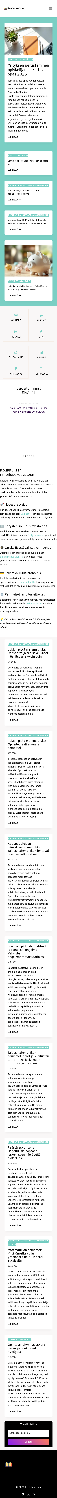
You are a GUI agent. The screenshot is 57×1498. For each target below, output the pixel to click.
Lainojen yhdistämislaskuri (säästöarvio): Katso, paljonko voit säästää (28, 288)
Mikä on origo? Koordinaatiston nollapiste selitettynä (24, 192)
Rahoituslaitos (34, 603)
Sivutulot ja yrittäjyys (20, 60)
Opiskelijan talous (18, 156)
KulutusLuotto (27, 582)
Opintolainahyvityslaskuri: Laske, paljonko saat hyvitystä (26, 1348)
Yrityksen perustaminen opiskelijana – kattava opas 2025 (28, 70)
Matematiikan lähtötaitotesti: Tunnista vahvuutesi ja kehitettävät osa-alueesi (27, 222)
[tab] (23, 456)
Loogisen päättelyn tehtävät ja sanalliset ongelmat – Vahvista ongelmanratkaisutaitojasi (27, 952)
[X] (28, 1494)
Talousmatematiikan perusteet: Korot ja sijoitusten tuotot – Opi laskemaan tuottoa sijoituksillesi (28, 1058)
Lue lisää (14, 137)
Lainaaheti (26, 514)
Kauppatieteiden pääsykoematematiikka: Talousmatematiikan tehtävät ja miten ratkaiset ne (28, 849)
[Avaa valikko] (51, 8)
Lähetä (28, 1441)
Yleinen (12, 1245)
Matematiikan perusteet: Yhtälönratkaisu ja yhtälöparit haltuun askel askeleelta (25, 1255)
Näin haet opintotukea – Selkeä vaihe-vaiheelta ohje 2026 (28, 410)
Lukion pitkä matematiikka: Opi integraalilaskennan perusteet (27, 744)
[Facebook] (22, 1494)
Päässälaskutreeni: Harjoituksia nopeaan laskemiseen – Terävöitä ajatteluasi (24, 1153)
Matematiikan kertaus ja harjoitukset (28, 185)
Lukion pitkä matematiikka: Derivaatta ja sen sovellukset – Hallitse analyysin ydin (28, 653)
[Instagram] (34, 1494)
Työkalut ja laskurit (19, 281)
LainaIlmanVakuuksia (11, 556)
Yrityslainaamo (36, 535)
